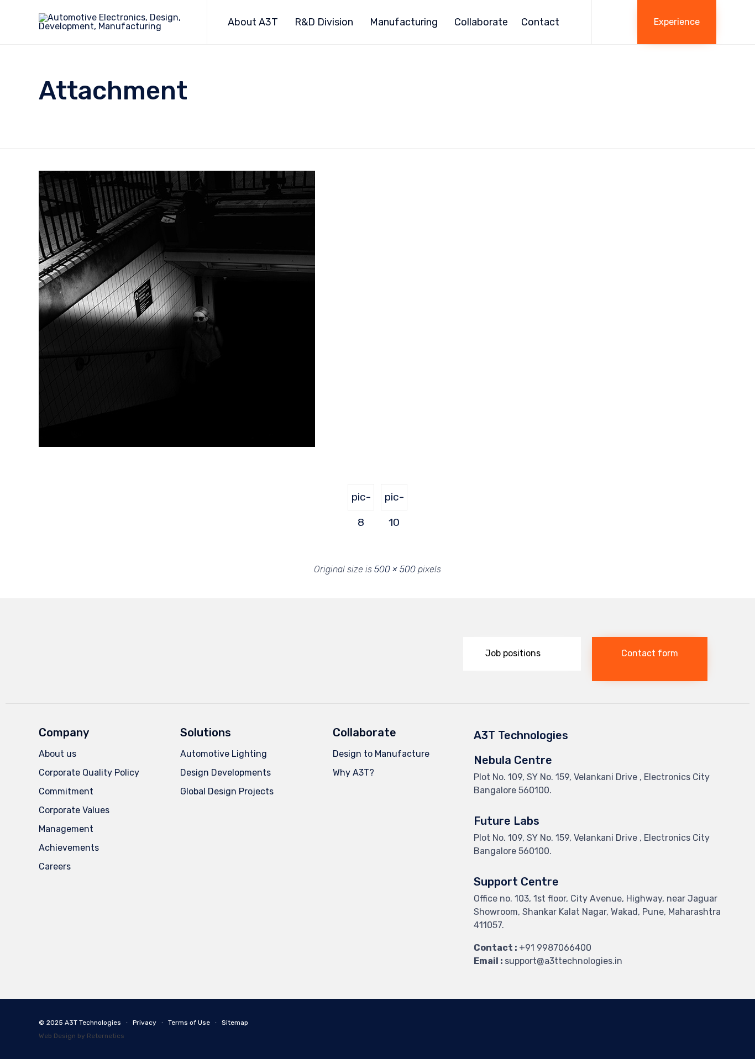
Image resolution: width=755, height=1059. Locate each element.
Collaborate (481, 22)
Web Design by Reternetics (81, 1036)
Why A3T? (353, 772)
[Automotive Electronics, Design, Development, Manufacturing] (114, 22)
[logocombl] (102, 666)
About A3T (253, 22)
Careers (55, 866)
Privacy (144, 1022)
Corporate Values (74, 810)
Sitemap (235, 1022)
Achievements (69, 847)
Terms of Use (189, 1022)
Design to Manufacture (381, 754)
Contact (540, 22)
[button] (676, 22)
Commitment (66, 791)
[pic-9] (177, 444)
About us (57, 754)
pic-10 (394, 500)
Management (66, 829)
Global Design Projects (227, 791)
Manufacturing (404, 22)
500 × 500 (395, 569)
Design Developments (225, 772)
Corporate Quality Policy (89, 772)
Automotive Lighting (223, 754)
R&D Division (324, 22)
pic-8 (361, 500)
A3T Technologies (93, 1022)
